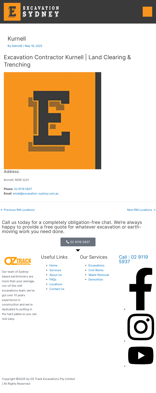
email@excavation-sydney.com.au (36, 193)
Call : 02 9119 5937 (133, 259)
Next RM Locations (141, 209)
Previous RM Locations (17, 209)
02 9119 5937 (23, 189)
